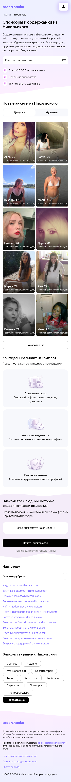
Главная (7, 14)
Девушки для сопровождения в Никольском (30, 612)
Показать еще (35, 345)
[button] (12, 664)
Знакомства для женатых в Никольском (27, 638)
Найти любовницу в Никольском (22, 606)
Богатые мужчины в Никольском (22, 617)
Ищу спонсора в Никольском (20, 585)
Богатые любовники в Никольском (24, 627)
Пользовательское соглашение (20, 756)
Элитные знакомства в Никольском (24, 633)
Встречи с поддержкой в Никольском (26, 643)
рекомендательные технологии (52, 742)
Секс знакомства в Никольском (22, 596)
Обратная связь (11, 766)
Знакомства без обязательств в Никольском (30, 622)
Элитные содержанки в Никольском (25, 590)
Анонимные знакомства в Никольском (26, 601)
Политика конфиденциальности (20, 761)
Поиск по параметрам (19, 60)
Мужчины (51, 112)
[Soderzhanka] (13, 6)
